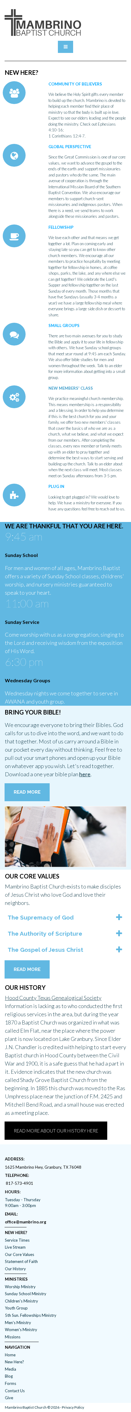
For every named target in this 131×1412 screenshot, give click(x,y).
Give (9, 1397)
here (84, 774)
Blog (9, 1376)
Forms (10, 1383)
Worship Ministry (20, 1286)
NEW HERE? (16, 1232)
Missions (12, 1336)
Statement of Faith (21, 1261)
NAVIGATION (17, 1347)
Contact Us (15, 1390)
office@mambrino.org (25, 1221)
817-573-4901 (19, 1183)
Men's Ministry (18, 1322)
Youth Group (16, 1308)
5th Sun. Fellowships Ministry (30, 1315)
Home (10, 1354)
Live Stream (15, 1247)
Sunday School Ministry (25, 1293)
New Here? (14, 1361)
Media (10, 1369)
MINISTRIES (16, 1279)
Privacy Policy (73, 1407)
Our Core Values (19, 1254)
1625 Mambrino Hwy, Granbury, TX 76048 (43, 1167)
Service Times (17, 1240)
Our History (15, 1268)
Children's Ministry (21, 1301)
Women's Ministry (21, 1329)
